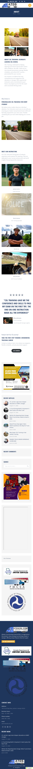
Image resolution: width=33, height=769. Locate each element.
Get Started (16, 351)
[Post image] (6, 403)
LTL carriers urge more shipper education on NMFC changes (18, 402)
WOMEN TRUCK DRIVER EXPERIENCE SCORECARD (19, 440)
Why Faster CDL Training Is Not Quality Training (18, 433)
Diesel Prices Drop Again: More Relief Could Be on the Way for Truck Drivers (19, 425)
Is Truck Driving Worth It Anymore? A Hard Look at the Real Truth (19, 409)
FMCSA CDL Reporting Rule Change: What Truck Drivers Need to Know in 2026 (19, 417)
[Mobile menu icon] (29, 5)
